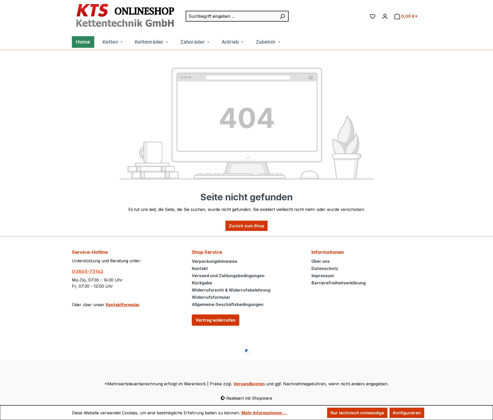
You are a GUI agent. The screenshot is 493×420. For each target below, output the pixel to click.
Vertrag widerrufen (215, 320)
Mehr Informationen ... (264, 412)
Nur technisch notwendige (357, 412)
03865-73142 (87, 271)
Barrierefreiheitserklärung (338, 282)
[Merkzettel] (372, 16)
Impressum (322, 275)
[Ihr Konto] (385, 16)
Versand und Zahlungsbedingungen (228, 275)
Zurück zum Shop (246, 225)
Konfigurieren (407, 412)
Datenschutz (324, 268)
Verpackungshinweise (214, 261)
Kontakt (200, 268)
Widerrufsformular (211, 297)
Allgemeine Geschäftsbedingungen (227, 304)
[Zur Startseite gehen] (124, 15)
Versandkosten (249, 383)
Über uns (320, 261)
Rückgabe (202, 282)
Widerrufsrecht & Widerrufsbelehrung (231, 290)
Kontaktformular (122, 304)
